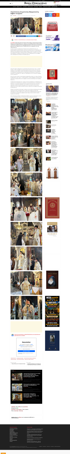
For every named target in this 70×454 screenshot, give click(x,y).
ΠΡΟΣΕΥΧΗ (40, 6)
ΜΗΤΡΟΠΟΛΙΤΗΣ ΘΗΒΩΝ (20, 359)
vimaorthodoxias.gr (13, 446)
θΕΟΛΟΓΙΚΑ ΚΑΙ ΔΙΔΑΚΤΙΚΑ (13, 440)
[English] (56, 1)
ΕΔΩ (17, 408)
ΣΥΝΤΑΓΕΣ (11, 441)
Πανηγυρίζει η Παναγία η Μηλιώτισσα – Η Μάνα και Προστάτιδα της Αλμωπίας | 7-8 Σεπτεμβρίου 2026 (31, 395)
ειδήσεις (20, 417)
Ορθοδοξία (13, 406)
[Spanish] (54, 2)
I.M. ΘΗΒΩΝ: (13, 42)
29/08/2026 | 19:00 (30, 387)
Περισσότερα (48, 101)
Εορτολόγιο (13, 409)
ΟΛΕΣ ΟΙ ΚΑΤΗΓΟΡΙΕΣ (54, 6)
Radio (44, 0)
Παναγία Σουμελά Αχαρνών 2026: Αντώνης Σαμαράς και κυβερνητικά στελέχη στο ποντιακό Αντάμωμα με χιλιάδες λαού (54, 115)
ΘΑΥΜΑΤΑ (11, 439)
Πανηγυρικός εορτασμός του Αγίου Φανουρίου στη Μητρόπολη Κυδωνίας (31, 385)
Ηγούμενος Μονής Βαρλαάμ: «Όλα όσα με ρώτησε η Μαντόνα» (54, 137)
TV (40, 0)
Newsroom (14, 15)
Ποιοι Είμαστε (14, 0)
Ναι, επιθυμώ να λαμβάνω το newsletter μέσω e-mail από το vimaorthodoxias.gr (25, 353)
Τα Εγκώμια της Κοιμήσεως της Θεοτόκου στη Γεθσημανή (34, 437)
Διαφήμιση (11, 0)
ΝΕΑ (19, 406)
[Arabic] (54, 1)
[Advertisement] (26, 61)
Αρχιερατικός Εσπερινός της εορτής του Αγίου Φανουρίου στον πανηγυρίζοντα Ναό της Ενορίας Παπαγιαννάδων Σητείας (31, 375)
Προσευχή (21, 410)
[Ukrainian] (55, 2)
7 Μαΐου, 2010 (53, 121)
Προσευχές (11, 438)
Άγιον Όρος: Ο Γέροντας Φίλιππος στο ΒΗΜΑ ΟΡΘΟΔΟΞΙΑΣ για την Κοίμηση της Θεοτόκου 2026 (54, 152)
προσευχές (16, 410)
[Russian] (58, 1)
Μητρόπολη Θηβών (13, 359)
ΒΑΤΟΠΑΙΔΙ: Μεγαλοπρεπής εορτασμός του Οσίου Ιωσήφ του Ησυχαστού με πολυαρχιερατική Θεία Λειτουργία (54, 144)
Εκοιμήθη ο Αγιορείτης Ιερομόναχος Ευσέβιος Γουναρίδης (53, 131)
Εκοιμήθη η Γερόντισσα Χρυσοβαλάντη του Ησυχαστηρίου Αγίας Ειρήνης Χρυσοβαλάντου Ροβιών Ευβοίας (54, 106)
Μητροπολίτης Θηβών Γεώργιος (29, 359)
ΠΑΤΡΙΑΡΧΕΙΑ (25, 6)
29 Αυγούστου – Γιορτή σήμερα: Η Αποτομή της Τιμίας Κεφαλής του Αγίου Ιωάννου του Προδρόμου (52, 93)
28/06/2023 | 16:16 (19, 15)
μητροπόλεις (25, 406)
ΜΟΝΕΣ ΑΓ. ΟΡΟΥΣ (19, 6)
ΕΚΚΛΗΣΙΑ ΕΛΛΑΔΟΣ (30, 6)
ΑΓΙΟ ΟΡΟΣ (14, 6)
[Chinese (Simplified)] (55, 1)
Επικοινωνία (17, 0)
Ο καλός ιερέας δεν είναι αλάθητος (54, 158)
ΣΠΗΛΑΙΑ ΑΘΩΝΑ (54, 120)
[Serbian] (59, 1)
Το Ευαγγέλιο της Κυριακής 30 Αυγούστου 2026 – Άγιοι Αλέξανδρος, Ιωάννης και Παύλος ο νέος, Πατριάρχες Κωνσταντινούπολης (34, 435)
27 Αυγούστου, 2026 (54, 159)
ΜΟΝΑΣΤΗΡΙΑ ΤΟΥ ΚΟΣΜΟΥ (47, 6)
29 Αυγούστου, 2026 (54, 110)
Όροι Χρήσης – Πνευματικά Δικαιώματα (24, 0)
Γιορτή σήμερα (19, 409)
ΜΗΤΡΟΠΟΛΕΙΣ (36, 6)
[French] (57, 1)
